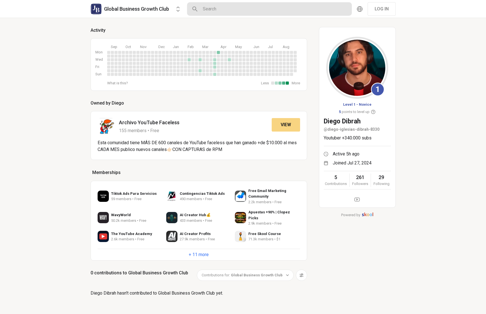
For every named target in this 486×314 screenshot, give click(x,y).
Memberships (106, 172)
